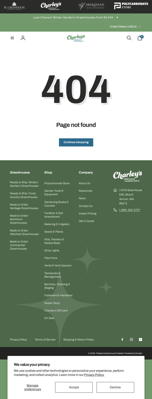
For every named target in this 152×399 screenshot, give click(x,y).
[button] (12, 38)
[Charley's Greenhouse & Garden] (127, 180)
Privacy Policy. (94, 374)
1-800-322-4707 (129, 209)
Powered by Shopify (133, 353)
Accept (74, 387)
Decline (115, 387)
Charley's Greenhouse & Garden (110, 353)
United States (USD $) (123, 26)
